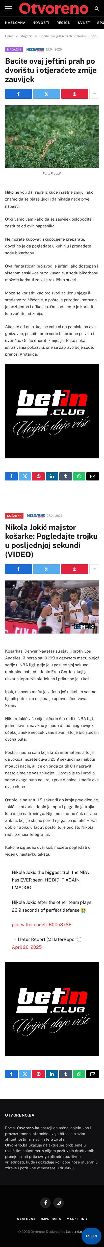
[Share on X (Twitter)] (46, 94)
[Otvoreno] (53, 8)
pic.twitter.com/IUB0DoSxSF (41, 924)
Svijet (84, 23)
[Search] (96, 8)
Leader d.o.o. (75, 1232)
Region (64, 23)
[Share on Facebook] (18, 94)
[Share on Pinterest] (74, 94)
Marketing (77, 1219)
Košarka (14, 515)
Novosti (41, 23)
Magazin (14, 49)
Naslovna (15, 23)
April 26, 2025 (27, 947)
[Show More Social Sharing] (94, 94)
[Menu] (8, 8)
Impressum (51, 1219)
